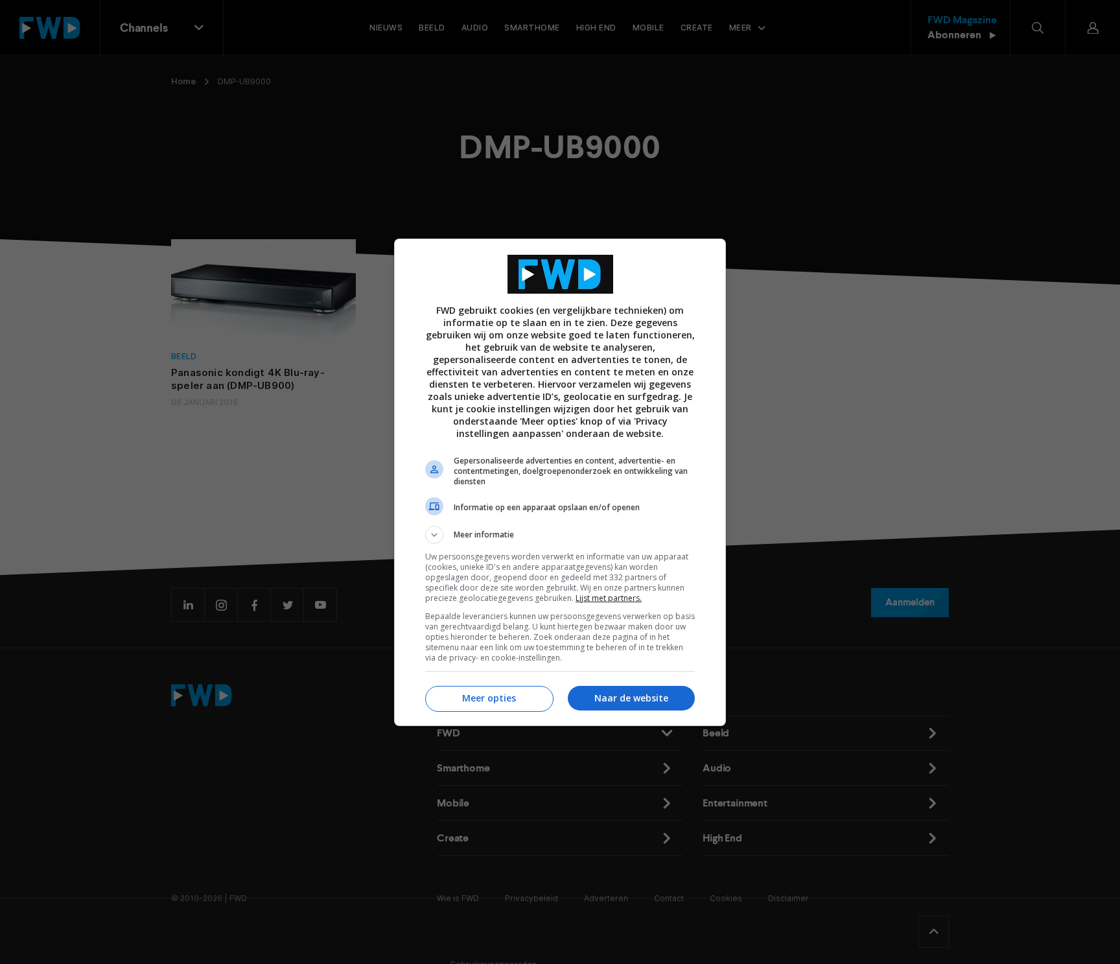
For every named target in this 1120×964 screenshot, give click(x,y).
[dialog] (560, 482)
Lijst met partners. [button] (609, 598)
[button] (560, 535)
